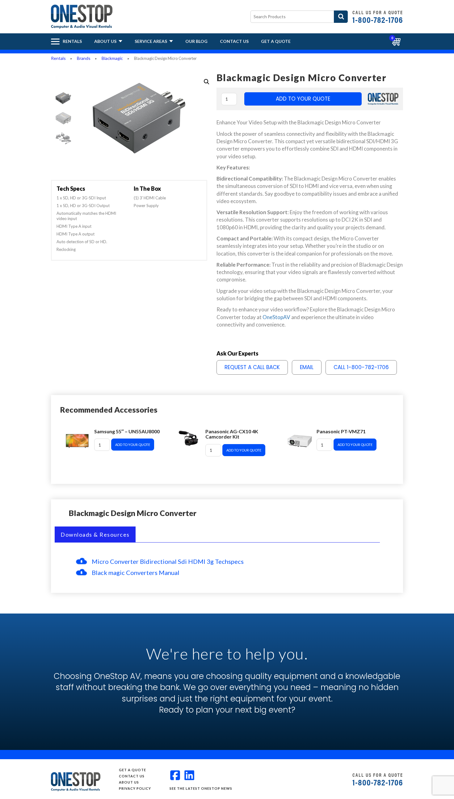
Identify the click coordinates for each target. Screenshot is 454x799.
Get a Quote (276, 41)
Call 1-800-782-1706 (361, 367)
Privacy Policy (135, 788)
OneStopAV (276, 317)
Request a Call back (252, 367)
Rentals (58, 58)
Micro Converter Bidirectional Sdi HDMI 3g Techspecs (168, 561)
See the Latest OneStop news (201, 788)
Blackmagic (112, 58)
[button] (206, 81)
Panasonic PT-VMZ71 (341, 431)
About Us (105, 41)
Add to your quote (303, 98)
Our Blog (196, 41)
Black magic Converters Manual (135, 572)
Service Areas (151, 41)
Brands (83, 58)
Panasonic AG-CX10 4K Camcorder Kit (231, 434)
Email (306, 367)
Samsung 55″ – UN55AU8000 (127, 431)
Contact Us (234, 41)
